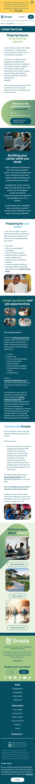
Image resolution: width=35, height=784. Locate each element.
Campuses (16, 734)
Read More (18, 10)
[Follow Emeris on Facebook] (10, 677)
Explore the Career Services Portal (19, 121)
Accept (17, 780)
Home (3, 23)
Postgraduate (17, 692)
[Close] (32, 2)
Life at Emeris (10, 23)
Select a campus (17, 596)
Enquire (22, 17)
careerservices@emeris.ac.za (20, 115)
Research (17, 724)
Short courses (17, 696)
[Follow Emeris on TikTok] (29, 677)
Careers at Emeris (17, 721)
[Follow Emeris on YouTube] (24, 677)
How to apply (17, 709)
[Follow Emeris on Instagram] (20, 677)
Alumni (17, 728)
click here (29, 774)
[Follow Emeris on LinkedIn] (15, 677)
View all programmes (17, 564)
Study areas (17, 700)
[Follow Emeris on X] (5, 677)
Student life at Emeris (17, 628)
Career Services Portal (12, 477)
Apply (24, 672)
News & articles (17, 717)
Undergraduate (17, 689)
